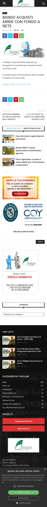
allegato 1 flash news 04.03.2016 (16, 84)
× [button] (45, 469)
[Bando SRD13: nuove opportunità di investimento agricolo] (8, 150)
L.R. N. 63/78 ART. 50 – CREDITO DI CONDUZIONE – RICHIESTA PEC (34, 116)
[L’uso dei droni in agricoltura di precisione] (8, 139)
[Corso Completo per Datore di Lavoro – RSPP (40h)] (8, 340)
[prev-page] (3, 171)
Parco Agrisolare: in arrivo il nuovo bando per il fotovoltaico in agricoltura (30, 162)
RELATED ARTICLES (14, 128)
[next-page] (7, 171)
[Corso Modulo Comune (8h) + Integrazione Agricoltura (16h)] (8, 352)
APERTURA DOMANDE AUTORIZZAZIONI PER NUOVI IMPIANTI (11, 116)
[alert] (23, 487)
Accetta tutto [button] (23, 492)
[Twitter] (10, 35)
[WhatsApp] (21, 35)
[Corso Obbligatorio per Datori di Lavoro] (8, 364)
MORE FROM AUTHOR (32, 128)
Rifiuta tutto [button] (23, 498)
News (11, 9)
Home (4, 9)
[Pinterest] (15, 35)
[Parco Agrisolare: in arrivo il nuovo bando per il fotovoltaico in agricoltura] (8, 162)
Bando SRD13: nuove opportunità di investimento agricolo (28, 150)
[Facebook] (4, 35)
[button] (23, 503)
